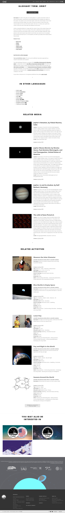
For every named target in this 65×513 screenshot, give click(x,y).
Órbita (21, 93)
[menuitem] (37, 1)
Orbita (20, 98)
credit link (53, 235)
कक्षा (19, 96)
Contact (41, 502)
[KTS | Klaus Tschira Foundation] (34, 468)
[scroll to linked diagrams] (32, 242)
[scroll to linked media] (32, 77)
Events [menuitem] (41, 1)
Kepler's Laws (19, 46)
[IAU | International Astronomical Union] (22, 468)
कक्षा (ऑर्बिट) (22, 99)
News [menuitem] (47, 1)
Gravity (17, 44)
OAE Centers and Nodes (19, 67)
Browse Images (16, 499)
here (38, 68)
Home (34, 1)
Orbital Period (19, 47)
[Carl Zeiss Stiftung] (46, 468)
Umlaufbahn (22, 91)
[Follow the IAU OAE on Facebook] (49, 511)
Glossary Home (32, 12)
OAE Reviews (15, 504)
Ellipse (17, 43)
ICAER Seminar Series (30, 500)
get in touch (44, 74)
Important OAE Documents (57, 502)
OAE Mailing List (42, 499)
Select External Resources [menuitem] (18, 508)
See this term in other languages (21, 55)
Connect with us (42, 496)
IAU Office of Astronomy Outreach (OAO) (35, 64)
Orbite (21, 94)
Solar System (19, 49)
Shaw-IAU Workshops (30, 499)
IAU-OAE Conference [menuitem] (30, 498)
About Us (54, 496)
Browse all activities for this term (32, 406)
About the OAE (55, 498)
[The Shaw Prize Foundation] (57, 468)
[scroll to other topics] (32, 411)
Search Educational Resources (18, 496)
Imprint (60, 511)
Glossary (14, 503)
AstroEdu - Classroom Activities (19, 501)
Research (44, 1)
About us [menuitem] (57, 1)
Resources (37, 1)
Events (27, 496)
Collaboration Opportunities (44, 498)
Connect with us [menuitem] (52, 1)
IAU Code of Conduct (30, 505)
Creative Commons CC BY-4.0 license (35, 70)
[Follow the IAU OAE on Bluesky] (51, 511)
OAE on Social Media (43, 500)
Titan (20, 511)
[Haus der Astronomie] (10, 468)
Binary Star (18, 41)
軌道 (26, 104)
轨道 (26, 102)
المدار (20, 90)
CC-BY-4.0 (39, 142)
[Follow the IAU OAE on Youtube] (63, 1)
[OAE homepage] (4, 1)
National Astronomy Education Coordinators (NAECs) (39, 67)
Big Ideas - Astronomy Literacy (18, 502)
